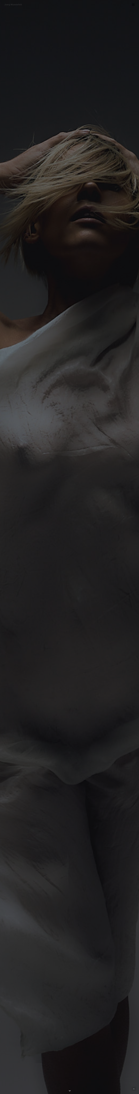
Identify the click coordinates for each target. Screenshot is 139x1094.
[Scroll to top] (134, 1088)
